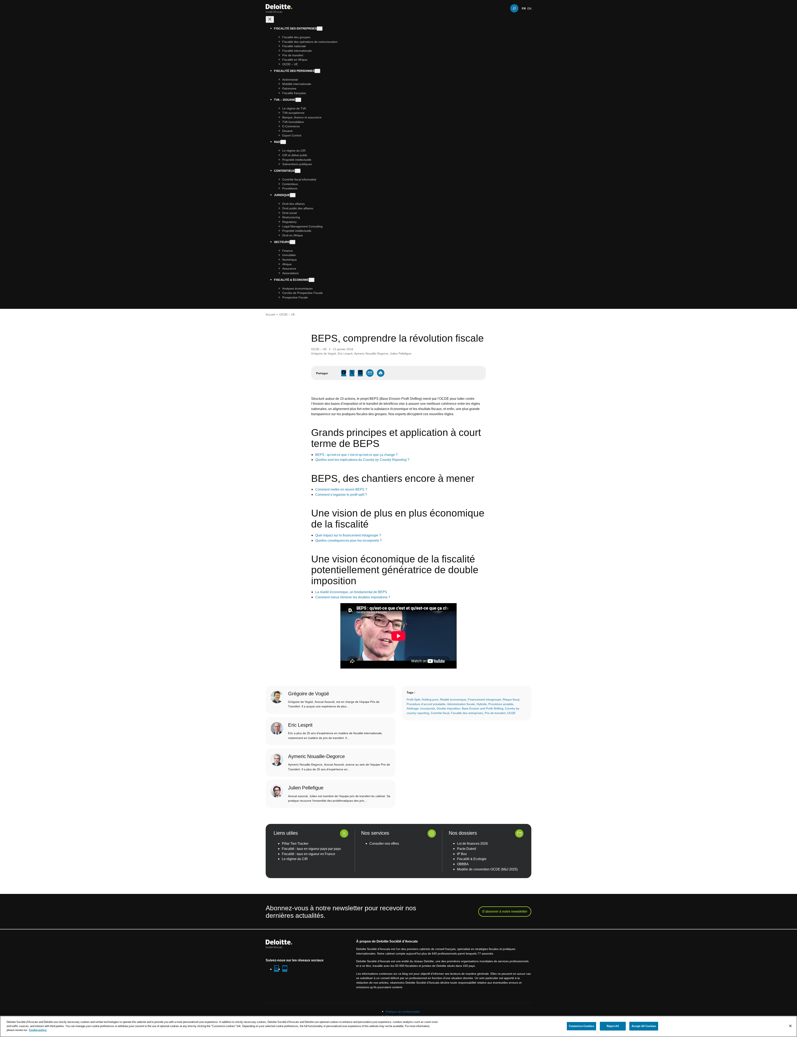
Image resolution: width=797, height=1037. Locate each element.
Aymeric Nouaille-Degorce (371, 353)
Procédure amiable (500, 704)
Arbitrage (413, 708)
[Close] (790, 1026)
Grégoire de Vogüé (323, 353)
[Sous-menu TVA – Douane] (298, 100)
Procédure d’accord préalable (426, 704)
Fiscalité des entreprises (467, 713)
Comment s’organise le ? (341, 494)
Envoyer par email (370, 373)
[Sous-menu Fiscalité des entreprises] (320, 28)
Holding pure (430, 699)
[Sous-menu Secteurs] (292, 242)
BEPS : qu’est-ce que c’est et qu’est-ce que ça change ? (356, 454)
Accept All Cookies (644, 1026)
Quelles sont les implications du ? (362, 459)
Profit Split (413, 699)
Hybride (482, 704)
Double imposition (448, 708)
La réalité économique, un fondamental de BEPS (351, 592)
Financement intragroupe (484, 699)
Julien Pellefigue (400, 353)
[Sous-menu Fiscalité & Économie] (311, 280)
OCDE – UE (287, 314)
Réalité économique (453, 699)
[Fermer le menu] (270, 19)
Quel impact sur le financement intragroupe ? (348, 535)
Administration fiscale (461, 704)
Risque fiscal (511, 699)
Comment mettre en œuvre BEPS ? (341, 489)
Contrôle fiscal (440, 713)
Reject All (613, 1026)
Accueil (270, 314)
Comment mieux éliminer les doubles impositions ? (352, 597)
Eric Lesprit (345, 353)
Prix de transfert (495, 713)
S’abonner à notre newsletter (504, 911)
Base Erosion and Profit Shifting (482, 708)
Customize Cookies (581, 1026)
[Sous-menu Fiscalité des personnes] (317, 71)
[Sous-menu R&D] (283, 142)
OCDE (511, 713)
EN (529, 8)
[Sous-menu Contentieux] (298, 171)
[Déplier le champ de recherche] (514, 8)
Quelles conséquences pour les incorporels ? (348, 540)
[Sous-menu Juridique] (293, 195)
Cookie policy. (38, 1030)
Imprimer (380, 373)
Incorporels (427, 708)
